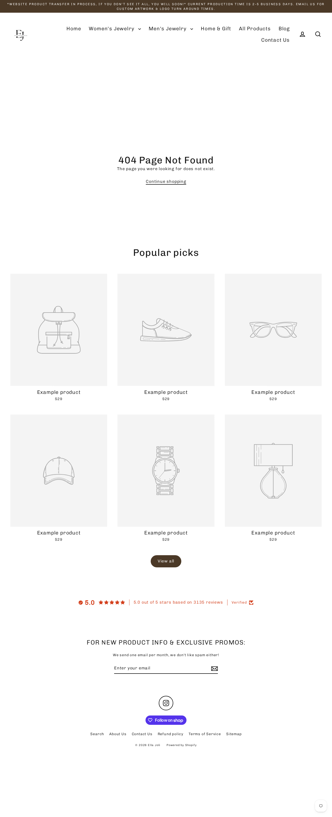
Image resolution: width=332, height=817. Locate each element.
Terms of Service (205, 734)
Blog (284, 29)
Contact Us (275, 40)
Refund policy (170, 734)
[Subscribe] (214, 668)
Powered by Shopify (182, 745)
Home (73, 29)
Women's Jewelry (112, 29)
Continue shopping (166, 181)
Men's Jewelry (168, 29)
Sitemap (234, 734)
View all (166, 561)
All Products (255, 29)
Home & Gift (216, 29)
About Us (117, 734)
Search (97, 734)
